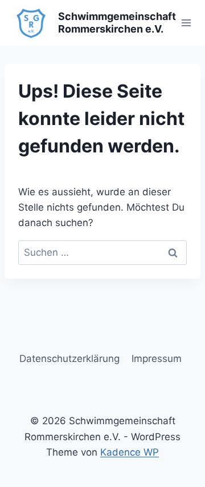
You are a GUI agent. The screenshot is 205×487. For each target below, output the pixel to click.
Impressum (157, 358)
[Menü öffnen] (186, 22)
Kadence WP (129, 452)
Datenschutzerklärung (69, 358)
